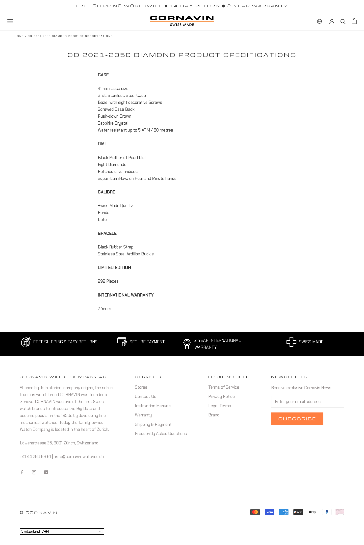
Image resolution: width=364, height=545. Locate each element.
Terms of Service (223, 387)
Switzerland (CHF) (35, 531)
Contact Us (145, 396)
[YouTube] (46, 471)
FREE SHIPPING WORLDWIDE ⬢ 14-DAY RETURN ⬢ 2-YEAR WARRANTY (182, 5)
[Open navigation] (10, 21)
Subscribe (297, 418)
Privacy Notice (221, 396)
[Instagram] (34, 471)
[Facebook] (22, 471)
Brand (213, 415)
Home (19, 36)
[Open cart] (354, 21)
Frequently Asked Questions (161, 433)
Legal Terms (219, 406)
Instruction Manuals (153, 406)
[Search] (343, 21)
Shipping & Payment (153, 424)
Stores (141, 387)
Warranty (143, 415)
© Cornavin (39, 512)
